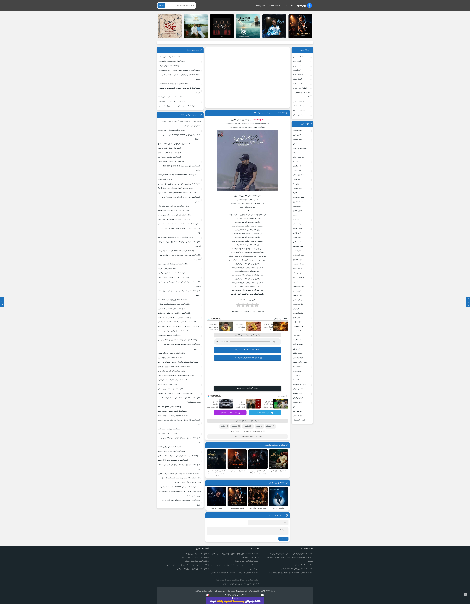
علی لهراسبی (297, 295)
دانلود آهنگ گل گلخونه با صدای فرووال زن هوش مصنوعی (290, 572)
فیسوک (268, 426)
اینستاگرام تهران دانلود (229, 412)
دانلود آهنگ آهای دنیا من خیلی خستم (172, 451)
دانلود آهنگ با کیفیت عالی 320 (246, 350)
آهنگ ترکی (297, 61)
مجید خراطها (297, 353)
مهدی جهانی (297, 371)
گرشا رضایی (297, 331)
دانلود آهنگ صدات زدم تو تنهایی (170, 357)
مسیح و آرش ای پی (300, 362)
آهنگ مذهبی (298, 83)
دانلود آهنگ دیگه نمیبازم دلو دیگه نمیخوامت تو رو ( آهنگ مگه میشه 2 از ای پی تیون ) (181, 480)
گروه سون (296, 335)
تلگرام (223, 426)
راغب (295, 215)
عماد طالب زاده (298, 313)
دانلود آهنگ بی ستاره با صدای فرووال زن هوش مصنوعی (179, 70)
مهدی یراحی (297, 375)
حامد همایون (297, 188)
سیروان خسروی (298, 264)
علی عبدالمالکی (298, 300)
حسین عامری (297, 210)
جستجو (161, 5)
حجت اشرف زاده (298, 197)
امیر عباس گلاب (298, 157)
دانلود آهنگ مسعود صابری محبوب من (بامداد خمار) (177, 106)
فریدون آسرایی (298, 326)
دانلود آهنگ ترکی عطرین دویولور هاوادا (172, 161)
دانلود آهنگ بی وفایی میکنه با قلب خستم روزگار (175, 317)
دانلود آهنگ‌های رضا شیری (247, 388)
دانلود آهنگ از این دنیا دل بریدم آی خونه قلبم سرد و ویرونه (181, 502)
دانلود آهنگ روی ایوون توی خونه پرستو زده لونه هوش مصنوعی (180, 257)
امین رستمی (297, 130)
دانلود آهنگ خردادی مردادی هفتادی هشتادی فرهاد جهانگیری (182, 346)
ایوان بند (296, 161)
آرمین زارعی (297, 170)
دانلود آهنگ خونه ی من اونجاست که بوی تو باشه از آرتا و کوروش (179, 244)
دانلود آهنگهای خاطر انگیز (302, 94)
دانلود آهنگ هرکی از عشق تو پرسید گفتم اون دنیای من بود (180, 230)
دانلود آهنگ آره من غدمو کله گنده (170, 407)
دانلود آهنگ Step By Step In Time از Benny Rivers (177, 175)
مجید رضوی (297, 349)
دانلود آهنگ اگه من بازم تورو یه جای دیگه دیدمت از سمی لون (179, 422)
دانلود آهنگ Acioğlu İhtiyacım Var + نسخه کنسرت (177, 193)
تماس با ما (260, 5)
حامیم (295, 193)
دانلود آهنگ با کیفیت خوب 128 (246, 357)
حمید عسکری (298, 202)
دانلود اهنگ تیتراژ (299, 101)
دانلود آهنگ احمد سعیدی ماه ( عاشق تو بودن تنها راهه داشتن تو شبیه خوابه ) (181, 123)
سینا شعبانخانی (298, 255)
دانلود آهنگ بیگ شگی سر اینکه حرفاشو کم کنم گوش (177, 322)
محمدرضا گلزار (298, 344)
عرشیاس (296, 308)
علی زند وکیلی (298, 304)
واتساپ (234, 426)
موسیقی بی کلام (299, 110)
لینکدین (247, 426)
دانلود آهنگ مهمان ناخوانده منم (169, 384)
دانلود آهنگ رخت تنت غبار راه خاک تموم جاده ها (175, 277)
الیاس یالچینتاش (299, 420)
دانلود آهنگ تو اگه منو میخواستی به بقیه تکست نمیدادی (179, 456)
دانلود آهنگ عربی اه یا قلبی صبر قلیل (171, 308)
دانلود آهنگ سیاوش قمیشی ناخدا (171, 97)
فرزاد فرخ (296, 317)
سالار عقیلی (297, 237)
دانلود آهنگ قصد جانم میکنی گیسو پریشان (174, 304)
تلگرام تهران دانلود (263, 412)
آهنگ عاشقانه (275, 5)
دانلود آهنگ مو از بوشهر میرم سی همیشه (173, 331)
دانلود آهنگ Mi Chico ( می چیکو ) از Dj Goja (174, 313)
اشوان (295, 144)
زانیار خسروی (297, 228)
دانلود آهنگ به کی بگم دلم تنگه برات (171, 371)
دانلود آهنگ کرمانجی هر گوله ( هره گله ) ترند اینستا (177, 251)
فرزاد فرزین (297, 322)
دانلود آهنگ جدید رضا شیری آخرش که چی (268, 113)
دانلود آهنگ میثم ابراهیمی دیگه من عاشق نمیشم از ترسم (181, 76)
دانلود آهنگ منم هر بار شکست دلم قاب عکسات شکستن (178, 224)
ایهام (294, 152)
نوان (294, 407)
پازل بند (296, 184)
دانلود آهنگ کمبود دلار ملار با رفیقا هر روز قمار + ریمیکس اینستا (179, 284)
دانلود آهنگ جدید (257, 119)
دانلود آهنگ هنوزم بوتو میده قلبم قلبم (172, 300)
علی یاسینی (297, 291)
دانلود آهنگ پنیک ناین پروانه (169, 57)
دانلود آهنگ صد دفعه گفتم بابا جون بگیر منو (174, 366)
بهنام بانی (296, 179)
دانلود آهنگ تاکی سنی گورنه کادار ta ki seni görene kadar (181, 168)
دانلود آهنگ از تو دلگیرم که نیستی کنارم (173, 380)
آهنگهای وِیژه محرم (300, 88)
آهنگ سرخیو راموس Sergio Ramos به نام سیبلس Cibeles (181, 137)
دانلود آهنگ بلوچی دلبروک (167, 268)
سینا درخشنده (298, 246)
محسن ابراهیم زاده (299, 384)
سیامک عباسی (298, 242)
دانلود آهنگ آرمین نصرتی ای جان (246, 561)
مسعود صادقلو (298, 277)
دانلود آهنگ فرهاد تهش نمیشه (170, 66)
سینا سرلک (297, 251)
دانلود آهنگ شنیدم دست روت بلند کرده (172, 411)
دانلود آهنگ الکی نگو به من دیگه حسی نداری (174, 215)
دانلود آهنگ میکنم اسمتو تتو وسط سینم (173, 415)
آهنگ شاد (289, 5)
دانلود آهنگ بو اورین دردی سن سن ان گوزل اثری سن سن (179, 184)
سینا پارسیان (297, 259)
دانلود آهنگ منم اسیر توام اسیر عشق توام (173, 206)
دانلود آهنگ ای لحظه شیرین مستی (171, 389)
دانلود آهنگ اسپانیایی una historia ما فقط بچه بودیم (177, 487)
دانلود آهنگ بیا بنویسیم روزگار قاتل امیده (173, 460)
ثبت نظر (283, 539)
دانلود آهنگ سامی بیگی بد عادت (169, 447)
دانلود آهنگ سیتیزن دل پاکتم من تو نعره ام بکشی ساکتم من (179, 467)
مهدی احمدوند (298, 366)
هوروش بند (297, 411)
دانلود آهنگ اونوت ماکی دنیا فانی (170, 152)
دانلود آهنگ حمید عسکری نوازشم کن (172, 101)
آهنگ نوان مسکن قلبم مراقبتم (169, 148)
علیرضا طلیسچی (299, 282)
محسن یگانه (297, 393)
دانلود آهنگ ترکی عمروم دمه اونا (170, 157)
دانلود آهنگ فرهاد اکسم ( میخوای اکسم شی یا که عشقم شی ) (179, 90)
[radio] (256, 306)
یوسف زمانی (297, 415)
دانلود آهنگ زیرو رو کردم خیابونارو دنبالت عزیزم (175, 237)
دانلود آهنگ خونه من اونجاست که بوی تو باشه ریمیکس (178, 340)
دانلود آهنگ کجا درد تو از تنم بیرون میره (173, 264)
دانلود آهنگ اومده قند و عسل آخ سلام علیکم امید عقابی (178, 473)
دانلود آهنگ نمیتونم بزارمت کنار (169, 335)
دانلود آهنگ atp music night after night (173, 210)
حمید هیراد (297, 206)
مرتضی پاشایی (298, 357)
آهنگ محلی (297, 79)
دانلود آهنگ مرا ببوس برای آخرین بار (171, 353)
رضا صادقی (297, 224)
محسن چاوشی (298, 389)
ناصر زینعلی (297, 402)
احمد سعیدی (297, 139)
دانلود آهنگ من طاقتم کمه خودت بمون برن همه (176, 375)
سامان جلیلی (297, 233)
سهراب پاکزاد (297, 268)
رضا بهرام (296, 219)
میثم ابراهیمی (298, 398)
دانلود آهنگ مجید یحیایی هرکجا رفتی (172, 61)
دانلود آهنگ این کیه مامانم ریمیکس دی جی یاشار (176, 393)
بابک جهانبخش (298, 175)
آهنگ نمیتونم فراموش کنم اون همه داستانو (174, 144)
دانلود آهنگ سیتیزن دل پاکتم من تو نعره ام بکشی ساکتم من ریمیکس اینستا (180, 493)
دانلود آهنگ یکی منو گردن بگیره (169, 433)
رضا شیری (236, 436)
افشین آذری (297, 135)
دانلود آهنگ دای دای (165, 179)
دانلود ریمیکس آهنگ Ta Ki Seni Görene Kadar (175, 188)
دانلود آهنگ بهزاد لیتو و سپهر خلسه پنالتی (174, 83)
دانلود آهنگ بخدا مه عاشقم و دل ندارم (172, 273)
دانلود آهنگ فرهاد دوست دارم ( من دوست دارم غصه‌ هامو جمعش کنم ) (181, 400)
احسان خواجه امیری (300, 148)
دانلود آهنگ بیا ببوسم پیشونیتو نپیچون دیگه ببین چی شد (180, 440)
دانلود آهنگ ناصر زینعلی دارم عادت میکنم (297, 569)
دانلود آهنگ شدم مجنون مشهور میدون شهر (174, 219)
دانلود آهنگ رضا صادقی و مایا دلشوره (171, 130)
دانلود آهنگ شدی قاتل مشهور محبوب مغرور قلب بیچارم (179, 326)
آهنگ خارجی (297, 66)
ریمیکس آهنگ (298, 106)
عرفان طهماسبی (298, 286)
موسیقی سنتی (298, 115)
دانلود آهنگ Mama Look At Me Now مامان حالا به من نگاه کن (180, 199)
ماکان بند (296, 380)
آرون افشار (297, 166)
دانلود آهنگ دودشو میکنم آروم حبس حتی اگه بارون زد (178, 362)
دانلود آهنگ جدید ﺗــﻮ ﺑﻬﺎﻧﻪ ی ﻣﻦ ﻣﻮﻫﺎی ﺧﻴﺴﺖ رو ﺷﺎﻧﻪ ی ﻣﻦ (179, 293)
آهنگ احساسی (257, 431)
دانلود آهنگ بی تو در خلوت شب (169, 429)
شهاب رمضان (297, 273)
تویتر (258, 426)
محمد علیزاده (297, 340)
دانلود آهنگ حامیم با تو (303, 565)
